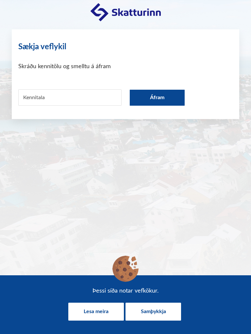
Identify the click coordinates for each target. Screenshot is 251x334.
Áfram (157, 97)
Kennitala (34, 97)
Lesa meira (96, 311)
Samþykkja (153, 311)
